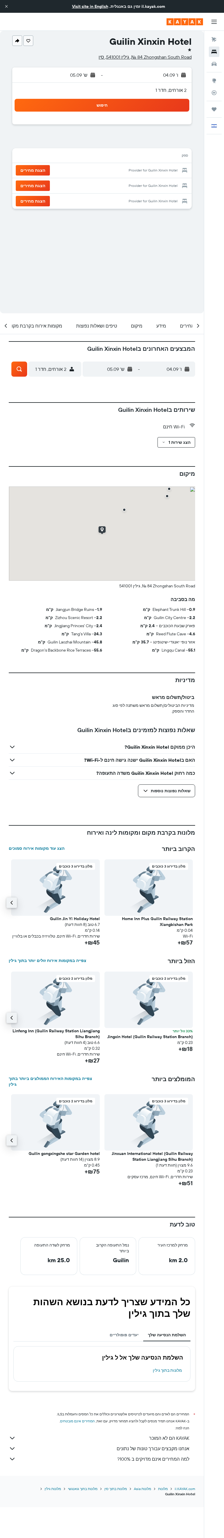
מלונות (163, 1489)
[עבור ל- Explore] (214, 80)
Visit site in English (90, 6)
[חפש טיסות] (214, 39)
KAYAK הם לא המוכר (169, 1438)
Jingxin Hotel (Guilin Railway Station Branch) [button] (150, 1036)
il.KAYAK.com (185, 1489)
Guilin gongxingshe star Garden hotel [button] (64, 1153)
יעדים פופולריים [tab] (124, 1334)
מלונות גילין (53, 1489)
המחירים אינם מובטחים (77, 1421)
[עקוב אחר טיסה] (214, 93)
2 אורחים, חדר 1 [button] (171, 90)
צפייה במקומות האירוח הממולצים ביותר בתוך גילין (50, 1081)
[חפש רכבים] (214, 64)
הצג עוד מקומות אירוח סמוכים (36, 848)
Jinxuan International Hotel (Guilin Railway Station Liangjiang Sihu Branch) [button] (152, 1156)
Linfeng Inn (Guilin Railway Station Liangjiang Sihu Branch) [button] (56, 1033)
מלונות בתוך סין (115, 1489)
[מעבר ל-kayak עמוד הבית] (185, 21)
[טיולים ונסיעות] (214, 109)
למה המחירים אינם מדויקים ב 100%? (153, 1459)
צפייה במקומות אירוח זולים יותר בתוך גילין (47, 960)
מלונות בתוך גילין (167, 1370)
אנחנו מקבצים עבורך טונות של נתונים (153, 1448)
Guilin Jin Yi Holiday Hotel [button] (75, 918)
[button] (6, 6)
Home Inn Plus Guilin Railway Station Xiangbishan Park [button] (157, 921)
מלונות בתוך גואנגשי (82, 1489)
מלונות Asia (142, 1489)
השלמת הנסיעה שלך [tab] (167, 1334)
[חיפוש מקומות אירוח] (214, 52)
